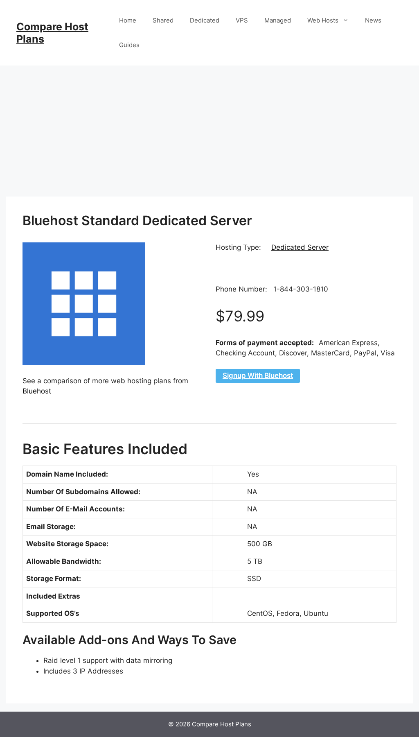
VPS (242, 20)
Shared (163, 20)
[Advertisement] (209, 127)
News (373, 20)
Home (127, 20)
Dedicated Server (300, 247)
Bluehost (37, 391)
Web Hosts (322, 20)
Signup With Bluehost (258, 375)
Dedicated (204, 20)
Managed (277, 20)
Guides (129, 45)
